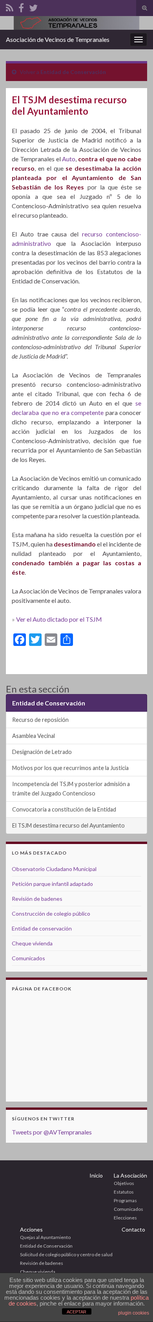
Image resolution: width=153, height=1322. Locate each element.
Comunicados (28, 958)
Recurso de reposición (40, 719)
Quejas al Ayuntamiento (45, 1237)
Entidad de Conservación (73, 72)
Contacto (133, 1229)
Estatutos (124, 1192)
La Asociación (130, 1175)
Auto (68, 158)
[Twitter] (33, 6)
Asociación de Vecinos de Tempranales (57, 39)
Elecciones (125, 1218)
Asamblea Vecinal (33, 735)
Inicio (96, 1175)
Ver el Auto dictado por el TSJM (59, 619)
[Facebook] (21, 6)
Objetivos (124, 1183)
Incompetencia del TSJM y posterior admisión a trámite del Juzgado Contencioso (71, 789)
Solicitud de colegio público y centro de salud (66, 1254)
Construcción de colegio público (51, 913)
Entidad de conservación (42, 928)
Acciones (31, 1229)
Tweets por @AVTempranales (52, 1132)
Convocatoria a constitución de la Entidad (64, 809)
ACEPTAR (76, 1311)
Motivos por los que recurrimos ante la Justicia (70, 768)
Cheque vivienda (32, 943)
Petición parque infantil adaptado (52, 883)
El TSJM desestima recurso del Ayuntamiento (68, 825)
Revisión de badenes (37, 898)
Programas (125, 1200)
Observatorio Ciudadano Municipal (54, 869)
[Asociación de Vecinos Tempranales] (9, 6)
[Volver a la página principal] (76, 23)
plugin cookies (133, 1313)
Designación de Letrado (42, 751)
